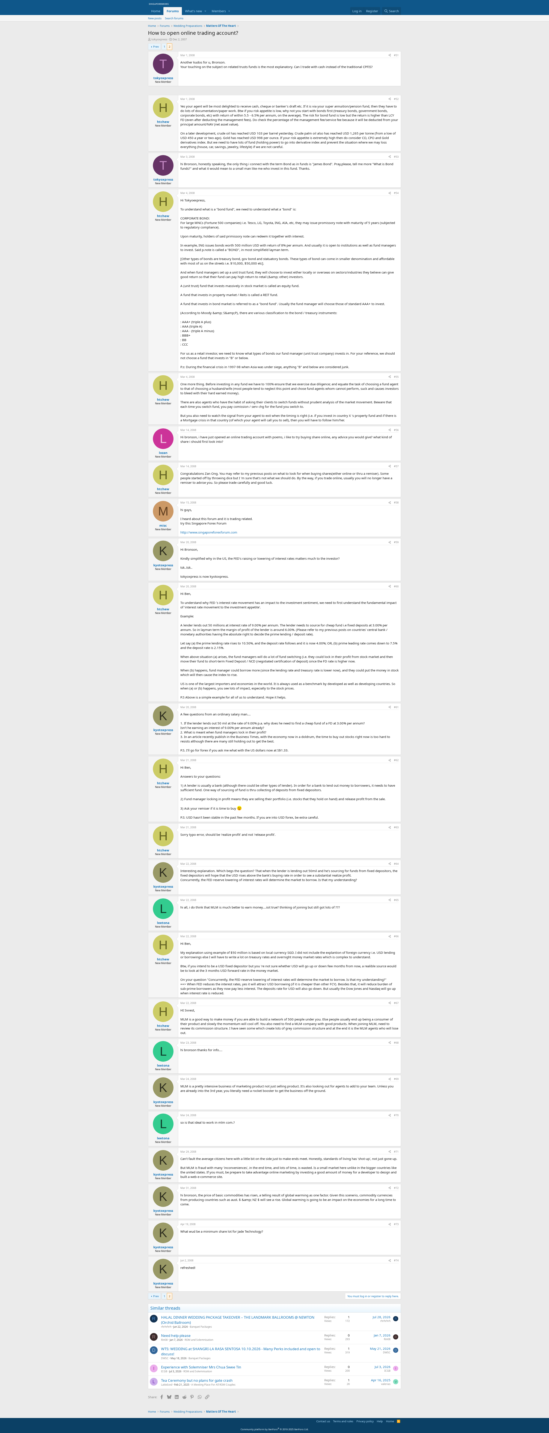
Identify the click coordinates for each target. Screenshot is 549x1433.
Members (219, 11)
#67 (396, 1003)
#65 (396, 900)
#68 (396, 1043)
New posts (154, 18)
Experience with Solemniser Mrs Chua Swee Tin (201, 1367)
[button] (205, 11)
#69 (396, 1079)
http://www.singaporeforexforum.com (208, 532)
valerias (386, 1384)
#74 (396, 1260)
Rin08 (164, 1340)
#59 (396, 542)
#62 (396, 760)
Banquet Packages (201, 1327)
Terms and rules (343, 1421)
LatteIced (166, 1384)
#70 (396, 1115)
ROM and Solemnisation (199, 1340)
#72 (396, 1188)
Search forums (174, 18)
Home (155, 11)
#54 (396, 193)
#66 (396, 936)
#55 (396, 377)
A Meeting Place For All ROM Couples (213, 1384)
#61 (396, 707)
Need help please (176, 1335)
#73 (396, 1224)
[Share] (389, 55)
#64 (396, 864)
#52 (396, 99)
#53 (396, 157)
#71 (396, 1151)
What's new (193, 11)
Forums (173, 11)
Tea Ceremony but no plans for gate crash (197, 1380)
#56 (396, 430)
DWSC (165, 1358)
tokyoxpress (159, 39)
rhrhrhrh (166, 1327)
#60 (396, 586)
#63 (396, 827)
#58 (396, 502)
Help (380, 1421)
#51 (396, 55)
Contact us (323, 1421)
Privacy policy (365, 1421)
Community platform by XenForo (275, 1429)
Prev (156, 46)
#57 (396, 466)
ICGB (164, 1371)
